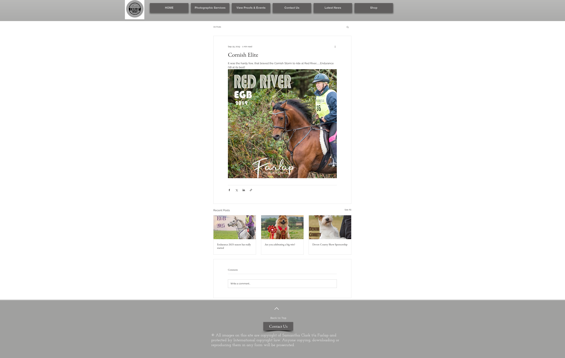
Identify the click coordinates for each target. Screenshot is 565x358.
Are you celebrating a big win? (280, 244)
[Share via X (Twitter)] (236, 190)
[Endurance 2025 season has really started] (234, 227)
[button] (347, 27)
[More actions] (335, 46)
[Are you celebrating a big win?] (282, 227)
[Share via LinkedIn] (243, 190)
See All (348, 210)
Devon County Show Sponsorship (329, 244)
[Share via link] (251, 190)
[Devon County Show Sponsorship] (330, 227)
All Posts (217, 27)
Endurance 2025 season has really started (234, 246)
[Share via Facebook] (229, 190)
